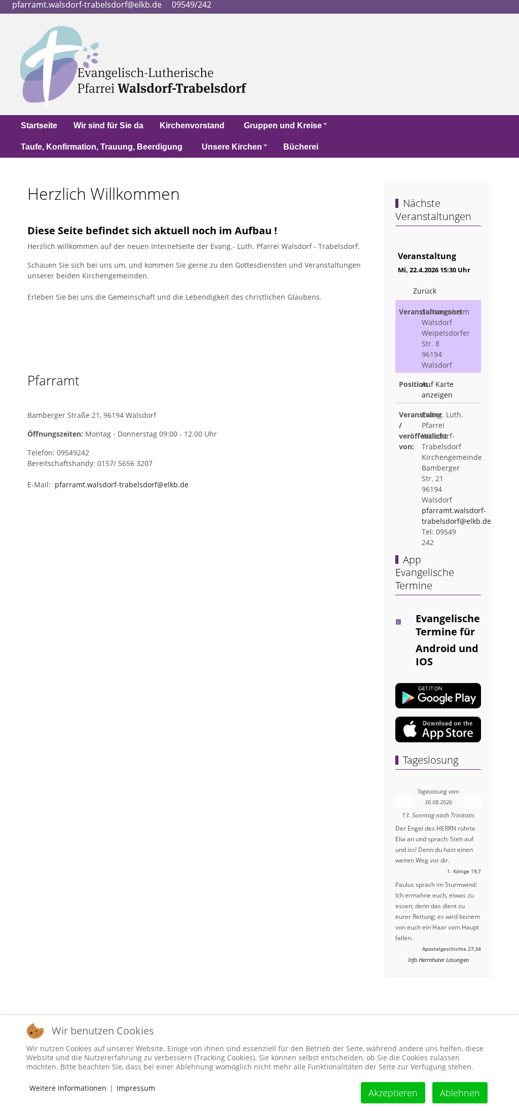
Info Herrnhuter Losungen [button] (438, 959)
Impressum (136, 1088)
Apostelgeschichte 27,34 (451, 949)
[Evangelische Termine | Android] (438, 695)
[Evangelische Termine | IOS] (438, 728)
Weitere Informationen (67, 1088)
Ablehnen (460, 1093)
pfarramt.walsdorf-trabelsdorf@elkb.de (122, 484)
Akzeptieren (393, 1093)
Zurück (424, 291)
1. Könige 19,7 (464, 871)
